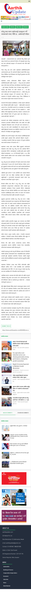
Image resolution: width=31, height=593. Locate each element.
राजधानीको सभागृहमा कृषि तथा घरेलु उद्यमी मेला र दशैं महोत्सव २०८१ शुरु (21, 399)
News (4, 582)
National (26, 27)
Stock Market (6, 586)
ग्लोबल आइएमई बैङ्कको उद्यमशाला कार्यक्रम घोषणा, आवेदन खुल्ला (20, 376)
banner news (5, 27)
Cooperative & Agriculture (10, 573)
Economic (6, 576)
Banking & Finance (8, 569)
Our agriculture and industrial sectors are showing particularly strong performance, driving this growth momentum (21, 357)
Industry (12, 27)
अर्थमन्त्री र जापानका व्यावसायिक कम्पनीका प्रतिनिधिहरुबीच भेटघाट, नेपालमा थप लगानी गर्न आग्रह (19, 436)
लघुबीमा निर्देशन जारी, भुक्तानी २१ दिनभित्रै (18, 425)
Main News (19, 27)
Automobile (6, 566)
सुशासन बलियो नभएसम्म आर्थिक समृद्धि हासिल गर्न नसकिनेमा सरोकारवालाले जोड (21, 388)
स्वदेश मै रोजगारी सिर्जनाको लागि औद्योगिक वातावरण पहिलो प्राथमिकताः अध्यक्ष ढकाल (21, 343)
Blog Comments (8, 412)
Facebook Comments (23, 412)
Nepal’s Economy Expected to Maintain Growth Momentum (21, 366)
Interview (5, 579)
